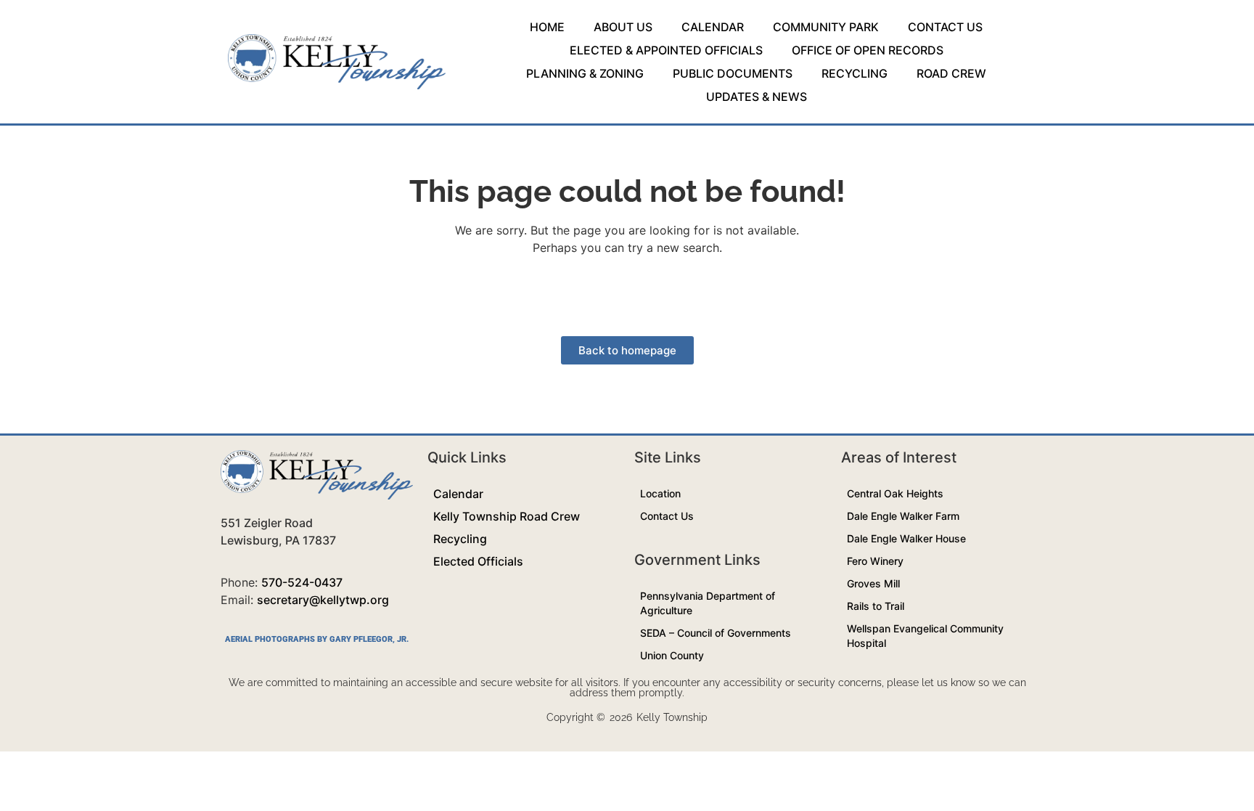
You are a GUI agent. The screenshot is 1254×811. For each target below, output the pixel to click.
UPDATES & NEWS (756, 96)
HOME (547, 27)
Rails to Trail (875, 606)
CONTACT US (945, 27)
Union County (672, 655)
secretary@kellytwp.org (323, 599)
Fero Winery (875, 561)
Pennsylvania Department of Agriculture (707, 603)
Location (660, 493)
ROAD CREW (951, 73)
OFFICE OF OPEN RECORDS (867, 50)
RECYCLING (854, 73)
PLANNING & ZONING (585, 73)
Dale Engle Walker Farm (903, 516)
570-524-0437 (302, 582)
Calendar (458, 493)
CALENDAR (712, 27)
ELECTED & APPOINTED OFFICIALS (666, 50)
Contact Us (667, 516)
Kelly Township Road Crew (506, 516)
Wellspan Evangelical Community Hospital (925, 635)
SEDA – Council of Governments (715, 633)
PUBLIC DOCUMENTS (732, 73)
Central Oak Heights (895, 493)
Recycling (460, 538)
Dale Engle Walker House (906, 538)
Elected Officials (478, 561)
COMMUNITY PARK (826, 27)
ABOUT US (623, 27)
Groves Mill (873, 583)
